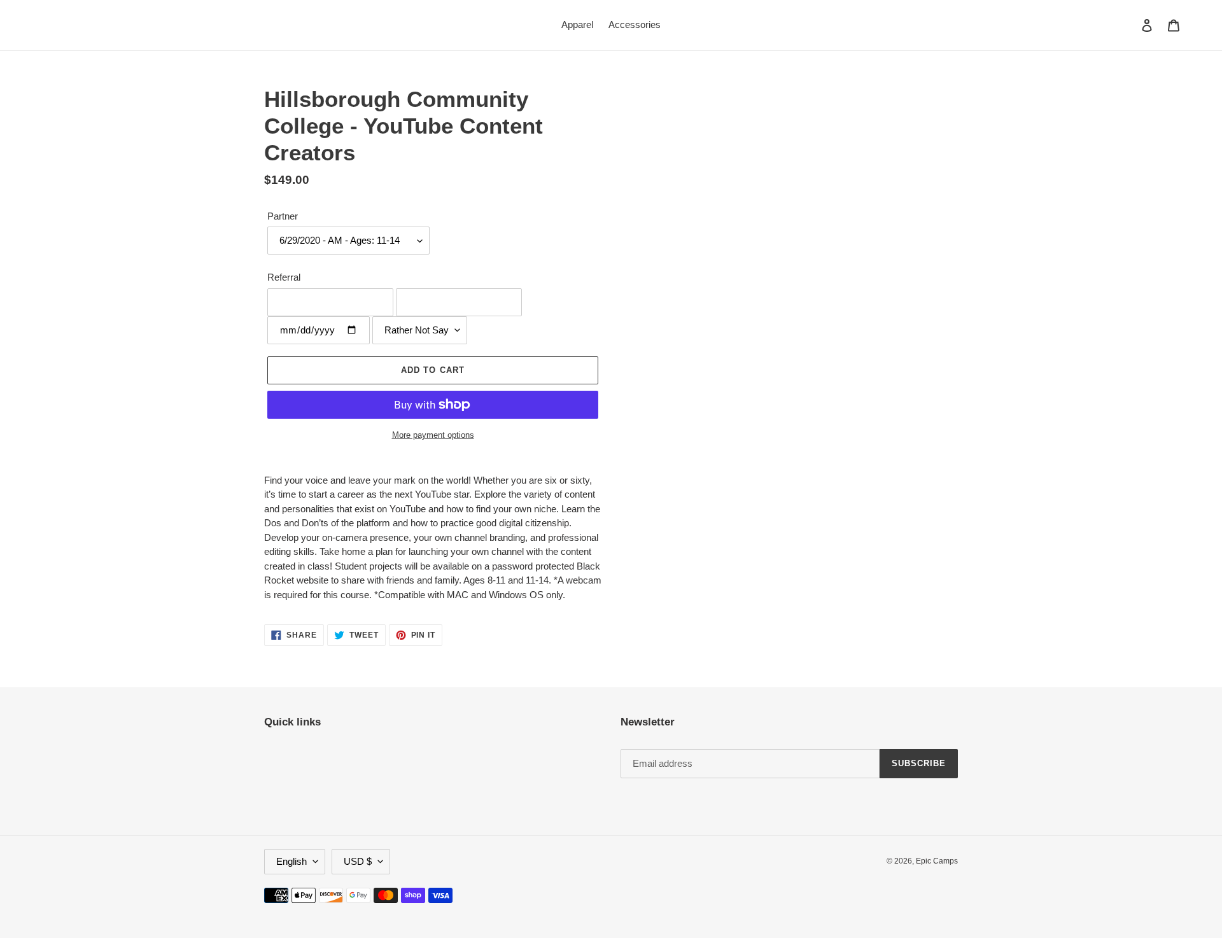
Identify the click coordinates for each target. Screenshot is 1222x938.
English (291, 861)
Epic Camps (937, 861)
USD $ (358, 861)
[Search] (1130, 24)
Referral (283, 277)
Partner (282, 216)
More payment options (433, 435)
